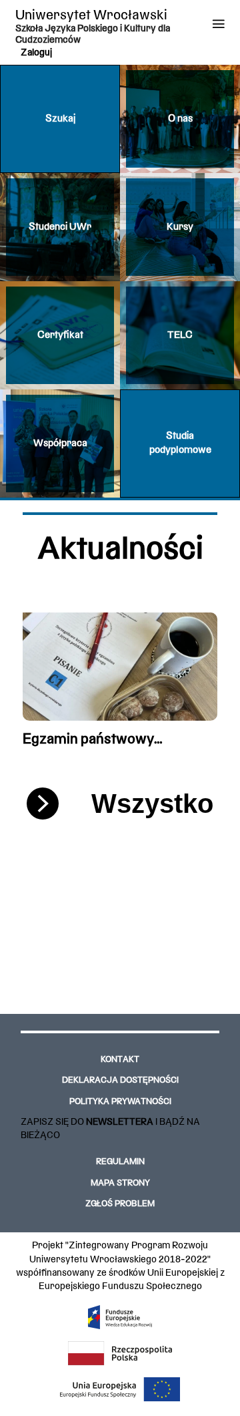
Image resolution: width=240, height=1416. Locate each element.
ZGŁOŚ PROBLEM (120, 1204)
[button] (60, 119)
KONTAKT (120, 1060)
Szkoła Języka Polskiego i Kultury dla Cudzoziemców (92, 34)
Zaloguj (36, 53)
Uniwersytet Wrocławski (91, 15)
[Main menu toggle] (219, 23)
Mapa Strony (120, 1183)
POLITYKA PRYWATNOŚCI (120, 1102)
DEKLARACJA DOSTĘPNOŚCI (120, 1080)
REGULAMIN (120, 1162)
